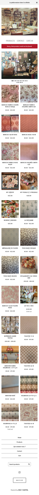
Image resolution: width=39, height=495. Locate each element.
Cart (19, 455)
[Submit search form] (29, 464)
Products (10, 40)
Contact (20, 40)
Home (19, 437)
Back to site (19, 480)
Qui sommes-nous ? (20, 446)
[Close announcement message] (36, 2)
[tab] (12, 80)
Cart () (29, 40)
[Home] (19, 21)
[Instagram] (19, 472)
